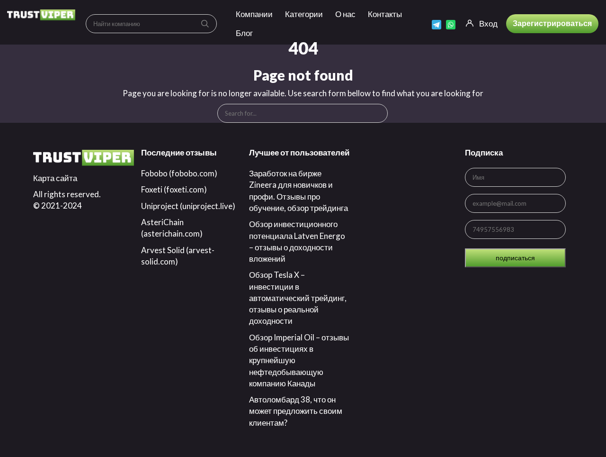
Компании (254, 14)
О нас (345, 14)
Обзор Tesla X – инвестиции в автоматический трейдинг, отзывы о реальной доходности (298, 298)
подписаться (515, 258)
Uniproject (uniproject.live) (188, 206)
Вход (488, 23)
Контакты (385, 14)
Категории (304, 14)
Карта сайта (55, 178)
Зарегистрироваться (552, 22)
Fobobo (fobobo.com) (179, 173)
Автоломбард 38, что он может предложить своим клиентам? (295, 411)
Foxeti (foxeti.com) (174, 189)
